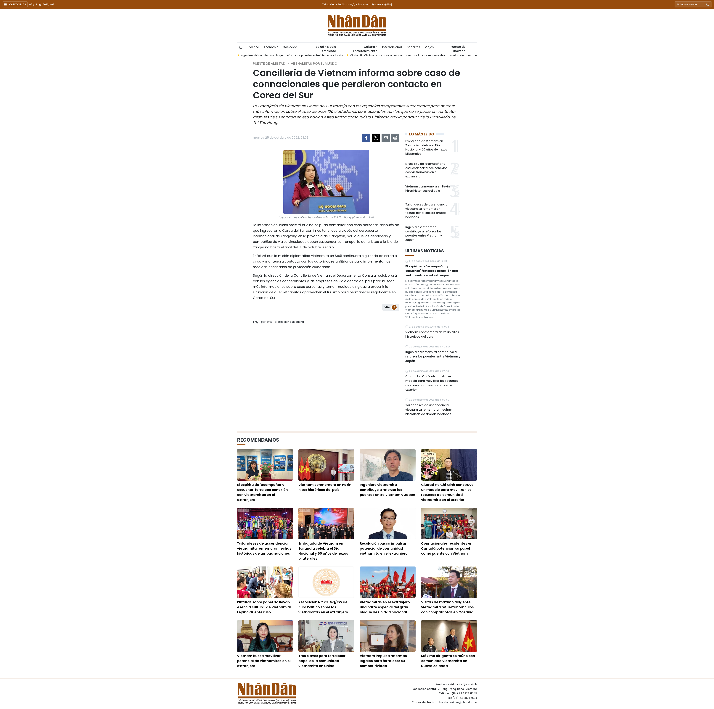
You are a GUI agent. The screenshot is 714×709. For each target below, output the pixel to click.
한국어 (388, 4)
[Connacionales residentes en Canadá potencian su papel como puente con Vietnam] (449, 523)
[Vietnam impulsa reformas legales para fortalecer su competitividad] (388, 636)
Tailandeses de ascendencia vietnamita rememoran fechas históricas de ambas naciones (426, 211)
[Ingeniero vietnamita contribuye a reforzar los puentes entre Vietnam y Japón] (388, 465)
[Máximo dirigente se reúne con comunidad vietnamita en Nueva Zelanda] (449, 636)
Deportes (413, 47)
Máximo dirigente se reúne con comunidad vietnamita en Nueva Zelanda (448, 660)
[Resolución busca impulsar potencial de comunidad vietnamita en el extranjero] (388, 523)
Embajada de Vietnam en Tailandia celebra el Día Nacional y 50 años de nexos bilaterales (426, 147)
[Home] (241, 47)
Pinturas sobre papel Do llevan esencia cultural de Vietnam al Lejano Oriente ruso (264, 607)
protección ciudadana (289, 322)
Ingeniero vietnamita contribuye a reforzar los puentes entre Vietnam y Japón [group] (292, 55)
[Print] (395, 138)
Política (253, 47)
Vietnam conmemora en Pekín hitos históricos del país (427, 188)
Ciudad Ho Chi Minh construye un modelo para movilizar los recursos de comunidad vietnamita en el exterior (432, 383)
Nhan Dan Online (357, 25)
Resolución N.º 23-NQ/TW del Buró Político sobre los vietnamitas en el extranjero (323, 607)
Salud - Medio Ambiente (326, 48)
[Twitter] (376, 138)
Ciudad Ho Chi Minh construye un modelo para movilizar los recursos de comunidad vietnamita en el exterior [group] (421, 55)
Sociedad (290, 47)
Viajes (429, 47)
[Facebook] (366, 138)
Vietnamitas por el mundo (314, 63)
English (342, 4)
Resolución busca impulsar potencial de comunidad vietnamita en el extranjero (384, 548)
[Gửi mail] (386, 138)
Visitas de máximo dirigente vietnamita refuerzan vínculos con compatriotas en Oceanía (447, 607)
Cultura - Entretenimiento (365, 48)
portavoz (267, 322)
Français (363, 4)
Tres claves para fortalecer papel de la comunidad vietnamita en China (321, 660)
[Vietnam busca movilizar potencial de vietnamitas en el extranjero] (265, 636)
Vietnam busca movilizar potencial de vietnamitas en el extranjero (264, 660)
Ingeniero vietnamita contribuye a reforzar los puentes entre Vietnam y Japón (423, 233)
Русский (376, 4)
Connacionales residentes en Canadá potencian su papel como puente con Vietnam (446, 548)
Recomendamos (258, 440)
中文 (352, 4)
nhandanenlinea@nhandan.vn (457, 702)
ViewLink (394, 307)
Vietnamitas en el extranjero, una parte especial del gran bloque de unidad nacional (385, 607)
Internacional (392, 47)
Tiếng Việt (328, 4)
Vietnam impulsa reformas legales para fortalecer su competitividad (383, 660)
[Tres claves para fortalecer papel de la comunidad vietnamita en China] (326, 636)
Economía (271, 47)
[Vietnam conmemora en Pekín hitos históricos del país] (326, 465)
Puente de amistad (458, 48)
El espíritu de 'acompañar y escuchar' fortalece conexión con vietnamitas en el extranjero (426, 170)
